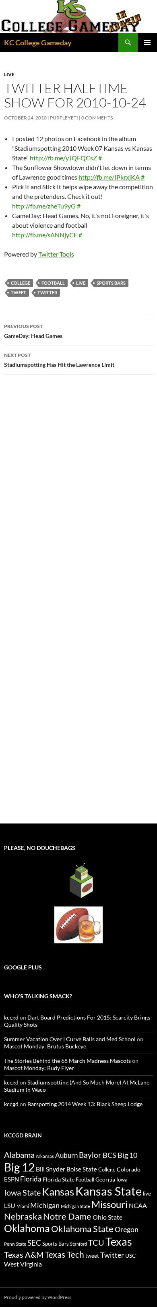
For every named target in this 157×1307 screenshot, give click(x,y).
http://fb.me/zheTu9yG (44, 206)
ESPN (11, 1179)
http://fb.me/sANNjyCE (44, 235)
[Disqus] (78, 494)
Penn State (15, 1244)
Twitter (47, 292)
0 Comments (97, 118)
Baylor (90, 1154)
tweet (18, 292)
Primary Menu (147, 42)
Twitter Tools (56, 254)
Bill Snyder (50, 1169)
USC (130, 1255)
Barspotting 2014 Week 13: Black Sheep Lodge (85, 1104)
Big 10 (127, 1155)
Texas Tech (64, 1254)
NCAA (138, 1205)
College (20, 282)
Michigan (45, 1205)
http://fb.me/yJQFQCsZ (63, 158)
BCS (109, 1155)
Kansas (58, 1192)
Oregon (126, 1229)
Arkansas (45, 1156)
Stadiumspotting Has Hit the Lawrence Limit (59, 360)
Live (9, 74)
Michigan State (75, 1206)
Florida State (58, 1179)
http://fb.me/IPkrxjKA (109, 177)
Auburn (66, 1155)
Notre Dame (67, 1216)
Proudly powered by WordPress (37, 1297)
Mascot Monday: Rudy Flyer (39, 1067)
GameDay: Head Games (33, 331)
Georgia (105, 1179)
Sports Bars (111, 282)
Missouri (109, 1204)
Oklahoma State (82, 1228)
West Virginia (23, 1264)
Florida (30, 1179)
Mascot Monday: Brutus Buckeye (45, 1046)
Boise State (81, 1169)
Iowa (122, 1179)
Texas (118, 1241)
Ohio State (107, 1217)
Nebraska (23, 1216)
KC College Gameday (38, 42)
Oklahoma (27, 1228)
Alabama (19, 1154)
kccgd (11, 1017)
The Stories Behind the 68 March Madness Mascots (67, 1060)
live (80, 282)
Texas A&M (23, 1254)
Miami (23, 1206)
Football (53, 282)
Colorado (128, 1169)
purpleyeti (64, 118)
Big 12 (19, 1167)
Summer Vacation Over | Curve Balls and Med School (70, 1039)
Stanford (78, 1243)
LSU (9, 1205)
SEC (34, 1242)
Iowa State (22, 1192)
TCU (96, 1242)
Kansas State (108, 1191)
